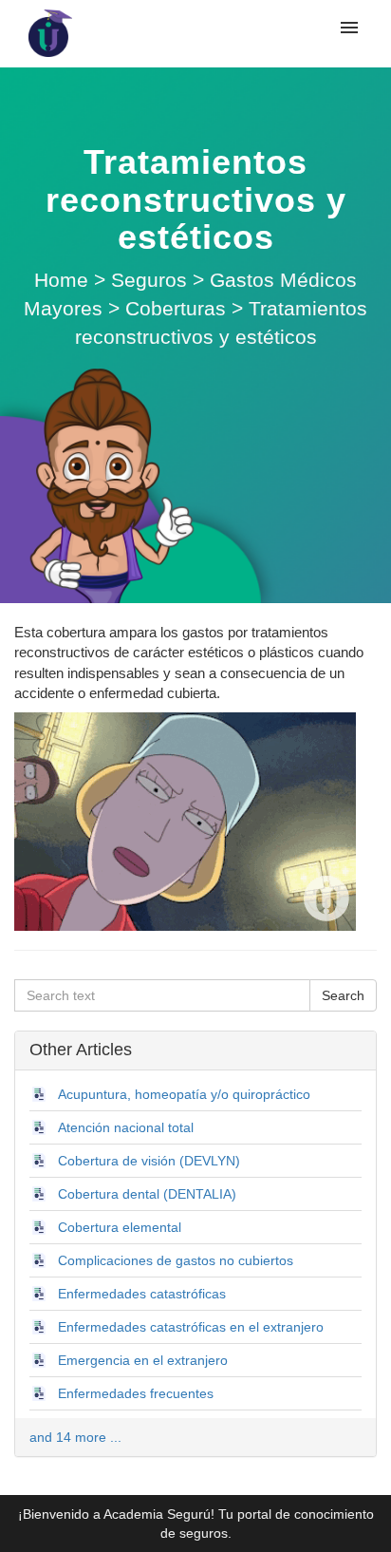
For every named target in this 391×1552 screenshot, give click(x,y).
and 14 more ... (75, 1437)
